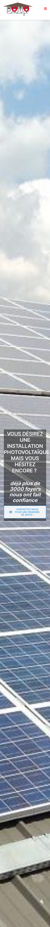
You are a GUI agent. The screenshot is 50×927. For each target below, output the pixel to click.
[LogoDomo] (18, 3)
